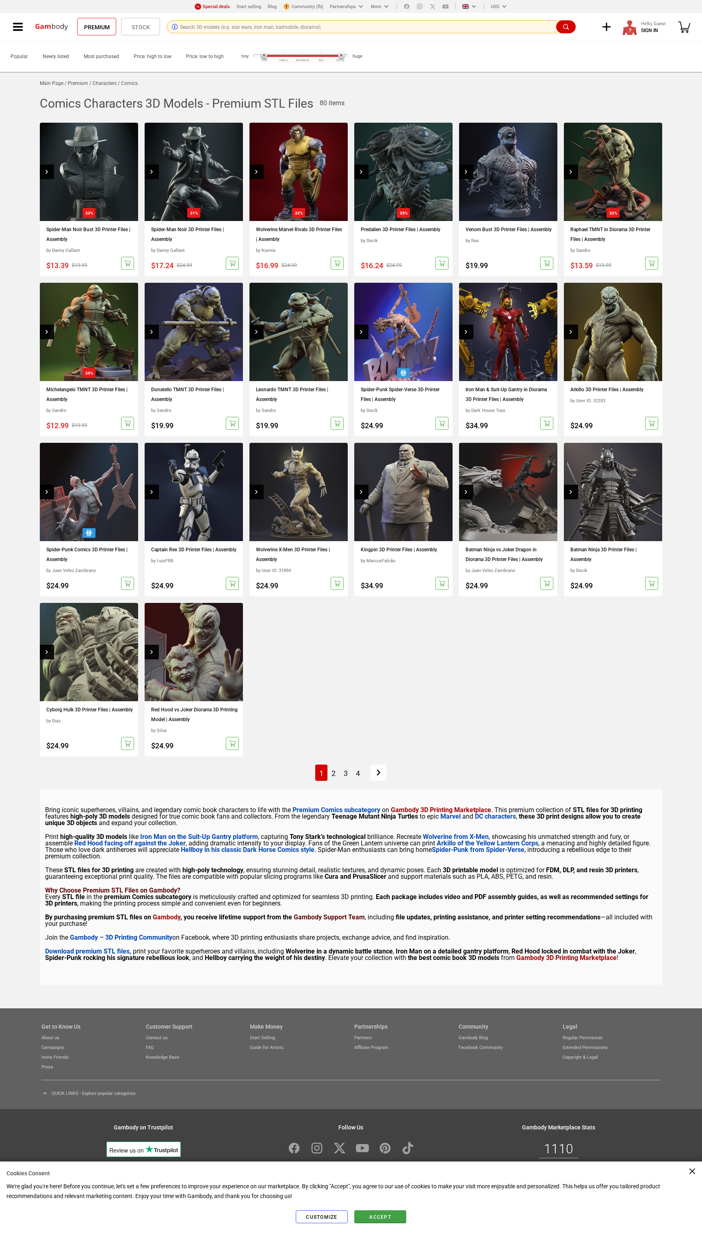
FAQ (150, 1047)
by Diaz (53, 720)
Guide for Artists (267, 1047)
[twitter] (432, 6)
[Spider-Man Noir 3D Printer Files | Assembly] (194, 172)
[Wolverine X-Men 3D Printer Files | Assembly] (298, 492)
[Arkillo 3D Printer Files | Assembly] (613, 332)
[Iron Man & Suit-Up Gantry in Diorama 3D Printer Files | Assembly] (508, 332)
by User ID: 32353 (587, 400)
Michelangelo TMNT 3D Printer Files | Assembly (87, 394)
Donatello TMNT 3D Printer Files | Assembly (187, 394)
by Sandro (580, 250)
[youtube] (445, 6)
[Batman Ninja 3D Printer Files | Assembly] (613, 492)
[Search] (566, 26)
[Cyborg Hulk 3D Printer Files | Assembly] (89, 652)
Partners (363, 1037)
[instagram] (419, 6)
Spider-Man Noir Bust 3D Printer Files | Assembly (88, 234)
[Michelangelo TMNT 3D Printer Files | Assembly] (89, 332)
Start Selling (262, 1037)
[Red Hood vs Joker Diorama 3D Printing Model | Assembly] (194, 652)
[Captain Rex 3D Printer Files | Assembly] (194, 492)
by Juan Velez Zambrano (71, 570)
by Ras (472, 240)
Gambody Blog (473, 1037)
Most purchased (101, 56)
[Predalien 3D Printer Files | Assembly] (403, 172)
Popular (19, 56)
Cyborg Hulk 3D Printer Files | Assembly (89, 709)
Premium (97, 27)
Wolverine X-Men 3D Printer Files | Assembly (293, 554)
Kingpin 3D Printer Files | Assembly (399, 549)
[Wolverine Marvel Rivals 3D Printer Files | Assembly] (298, 172)
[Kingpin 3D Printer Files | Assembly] (403, 492)
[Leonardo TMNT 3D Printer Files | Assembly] (298, 332)
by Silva (159, 730)
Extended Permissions (585, 1047)
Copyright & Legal (580, 1057)
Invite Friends (55, 1057)
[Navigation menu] (18, 27)
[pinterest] (385, 1148)
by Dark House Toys (485, 410)
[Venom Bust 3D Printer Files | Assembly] (508, 172)
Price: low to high (205, 56)
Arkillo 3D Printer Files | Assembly (607, 389)
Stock (141, 27)
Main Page (51, 82)
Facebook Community (481, 1047)
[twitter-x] (339, 1148)
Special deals (216, 6)
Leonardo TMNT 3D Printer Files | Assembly (292, 394)
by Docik (369, 240)
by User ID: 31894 (273, 570)
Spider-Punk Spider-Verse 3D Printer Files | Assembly (400, 394)
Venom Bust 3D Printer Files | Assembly (509, 229)
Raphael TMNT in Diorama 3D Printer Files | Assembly (610, 234)
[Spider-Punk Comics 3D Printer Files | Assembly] (89, 492)
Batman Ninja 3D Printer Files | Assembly (603, 554)
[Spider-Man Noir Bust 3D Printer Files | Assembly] (89, 172)
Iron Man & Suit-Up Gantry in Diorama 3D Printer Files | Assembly (506, 394)
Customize (321, 1216)
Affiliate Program (371, 1047)
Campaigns (52, 1047)
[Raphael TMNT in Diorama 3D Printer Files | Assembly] (613, 172)
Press (47, 1066)
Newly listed (56, 56)
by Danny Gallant (63, 250)
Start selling (248, 6)
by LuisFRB (162, 560)
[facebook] (406, 6)
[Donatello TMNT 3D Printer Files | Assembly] (194, 332)
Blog (272, 6)
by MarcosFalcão (378, 560)
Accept (380, 1216)
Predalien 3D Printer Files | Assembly (400, 229)
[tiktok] (407, 1148)
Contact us (157, 1037)
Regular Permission (582, 1037)
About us (50, 1037)
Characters (105, 82)
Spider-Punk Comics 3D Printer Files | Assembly (87, 554)
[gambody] (51, 27)
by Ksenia (265, 250)
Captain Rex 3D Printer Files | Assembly (193, 549)
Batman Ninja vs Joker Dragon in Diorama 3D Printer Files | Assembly (504, 554)
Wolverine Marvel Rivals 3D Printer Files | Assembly (299, 234)
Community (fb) (307, 6)
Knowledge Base (162, 1057)
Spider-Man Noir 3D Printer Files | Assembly (187, 234)
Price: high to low (152, 56)
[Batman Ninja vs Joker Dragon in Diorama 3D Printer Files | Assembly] (508, 492)
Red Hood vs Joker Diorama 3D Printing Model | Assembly (194, 714)
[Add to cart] (127, 263)
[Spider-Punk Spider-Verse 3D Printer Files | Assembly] (403, 332)
